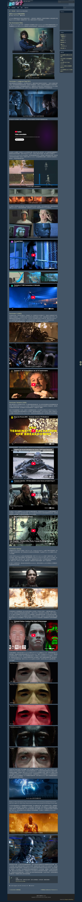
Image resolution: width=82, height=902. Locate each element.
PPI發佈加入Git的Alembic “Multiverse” (48, 889)
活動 (61, 44)
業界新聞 (62, 42)
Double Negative (14, 885)
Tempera (66, 899)
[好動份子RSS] (81, 364)
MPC (20, 885)
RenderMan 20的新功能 (15, 889)
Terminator (24, 885)
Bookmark (32, 885)
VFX (27, 885)
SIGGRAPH (63, 46)
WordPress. (71, 899)
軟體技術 (63, 36)
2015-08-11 (17, 15)
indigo (12, 15)
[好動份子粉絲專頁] (81, 362)
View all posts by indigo (21, 881)
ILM (18, 885)
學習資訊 (62, 35)
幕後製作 (62, 40)
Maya (63, 38)
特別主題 (13, 11)
